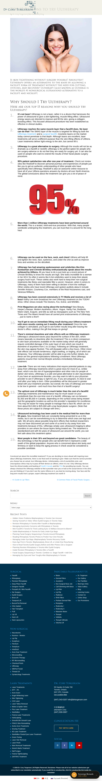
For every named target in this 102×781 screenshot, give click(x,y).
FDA (61, 466)
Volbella (59, 617)
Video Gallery (82, 587)
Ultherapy (15, 666)
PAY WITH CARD (66, 728)
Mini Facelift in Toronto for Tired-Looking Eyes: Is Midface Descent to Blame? (42, 529)
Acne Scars (16, 693)
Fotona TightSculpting (20, 754)
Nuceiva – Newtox (18, 635)
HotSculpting (16, 718)
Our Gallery (82, 578)
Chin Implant (16, 606)
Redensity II (60, 609)
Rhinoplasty (16, 578)
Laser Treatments (18, 687)
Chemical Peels (17, 663)
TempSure (15, 647)
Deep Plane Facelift (19, 584)
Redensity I (60, 606)
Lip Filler (59, 589)
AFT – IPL (15, 690)
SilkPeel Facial (17, 669)
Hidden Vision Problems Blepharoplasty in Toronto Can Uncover (37, 518)
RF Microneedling (18, 660)
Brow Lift (15, 598)
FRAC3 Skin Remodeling (21, 723)
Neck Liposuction (18, 620)
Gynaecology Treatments (21, 674)
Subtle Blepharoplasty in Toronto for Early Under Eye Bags (35, 531)
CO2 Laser (16, 701)
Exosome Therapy (18, 658)
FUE (13, 611)
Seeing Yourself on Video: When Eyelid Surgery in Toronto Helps (37, 521)
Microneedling (17, 655)
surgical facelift (50, 134)
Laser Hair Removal (19, 740)
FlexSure (15, 644)
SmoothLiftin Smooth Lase (21, 720)
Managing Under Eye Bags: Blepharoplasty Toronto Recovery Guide (39, 539)
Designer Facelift (18, 587)
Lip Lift (14, 614)
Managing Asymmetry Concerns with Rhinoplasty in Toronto (35, 526)
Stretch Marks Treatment (21, 748)
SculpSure (15, 641)
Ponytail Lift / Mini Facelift (21, 589)
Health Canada (46, 466)
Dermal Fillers (61, 578)
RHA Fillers (60, 598)
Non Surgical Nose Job (64, 584)
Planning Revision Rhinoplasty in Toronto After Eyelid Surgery (36, 547)
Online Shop (82, 598)
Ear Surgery (16, 592)
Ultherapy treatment (27, 134)
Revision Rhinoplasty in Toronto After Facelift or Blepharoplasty (37, 524)
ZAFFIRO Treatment (19, 757)
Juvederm (59, 581)
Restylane (59, 603)
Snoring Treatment (18, 729)
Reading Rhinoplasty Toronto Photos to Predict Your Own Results (38, 537)
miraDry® (15, 649)
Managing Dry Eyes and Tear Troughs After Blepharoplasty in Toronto (39, 555)
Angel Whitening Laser (20, 695)
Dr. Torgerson (82, 575)
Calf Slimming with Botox (65, 587)
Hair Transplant (17, 609)
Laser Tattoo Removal (20, 704)
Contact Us (82, 595)
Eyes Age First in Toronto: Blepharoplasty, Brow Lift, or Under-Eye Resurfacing (43, 542)
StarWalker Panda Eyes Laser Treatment (26, 734)
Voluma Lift (60, 623)
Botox (58, 575)
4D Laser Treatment (19, 732)
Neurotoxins (16, 633)
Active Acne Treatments (20, 726)
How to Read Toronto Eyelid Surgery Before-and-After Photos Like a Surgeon (42, 545)
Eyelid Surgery (17, 595)
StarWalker (16, 712)
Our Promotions (83, 600)
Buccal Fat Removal (19, 603)
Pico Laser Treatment (19, 709)
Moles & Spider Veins (19, 707)
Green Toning (17, 737)
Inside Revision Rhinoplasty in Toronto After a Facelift (33, 550)
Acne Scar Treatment (19, 652)
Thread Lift (16, 671)
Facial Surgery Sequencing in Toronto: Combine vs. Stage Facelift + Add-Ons (42, 553)
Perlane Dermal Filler (63, 600)
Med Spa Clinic (83, 584)
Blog (79, 589)
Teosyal (58, 614)
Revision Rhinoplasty (19, 581)
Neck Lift (15, 617)
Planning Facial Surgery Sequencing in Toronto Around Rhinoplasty (38, 534)
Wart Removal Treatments (21, 745)
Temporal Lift (16, 600)
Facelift (14, 575)
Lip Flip (14, 638)
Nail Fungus (16, 751)
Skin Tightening (17, 698)
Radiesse (59, 595)
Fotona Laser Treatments (21, 715)
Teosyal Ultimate (62, 620)
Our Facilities (82, 581)
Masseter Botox (61, 611)
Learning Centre (83, 592)
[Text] (6, 394)
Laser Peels (16, 743)
